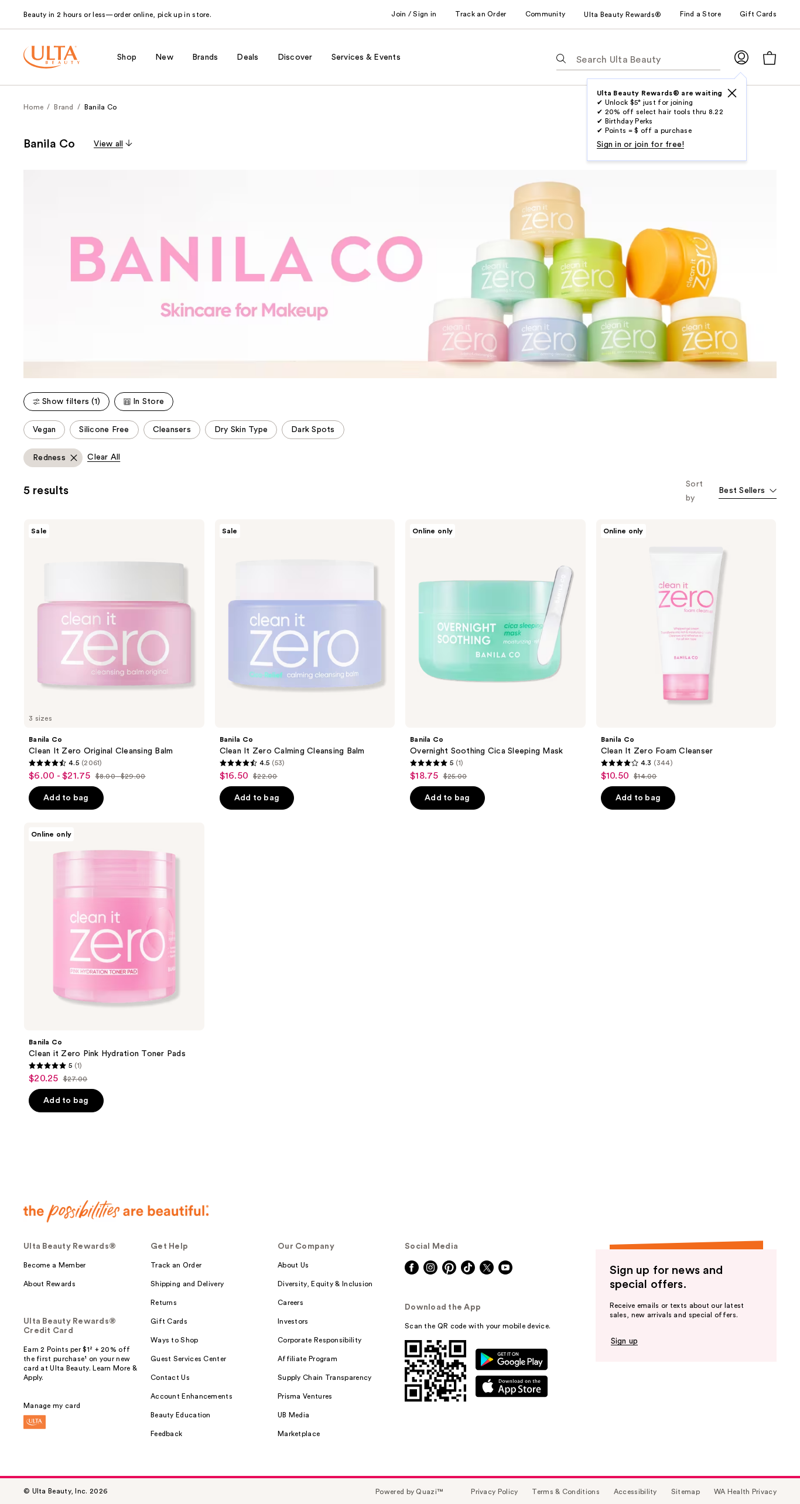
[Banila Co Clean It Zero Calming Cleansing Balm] (305, 650)
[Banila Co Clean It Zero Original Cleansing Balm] (114, 650)
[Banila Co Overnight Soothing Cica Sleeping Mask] (495, 650)
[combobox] (748, 491)
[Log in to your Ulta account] (741, 57)
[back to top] (764, 1468)
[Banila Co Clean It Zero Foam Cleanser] (686, 650)
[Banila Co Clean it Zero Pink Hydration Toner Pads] (114, 954)
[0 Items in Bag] (770, 57)
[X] (732, 93)
